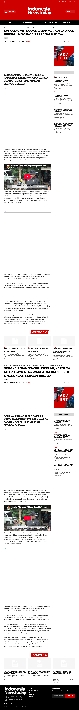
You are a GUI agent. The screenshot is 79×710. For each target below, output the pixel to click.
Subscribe (70, 695)
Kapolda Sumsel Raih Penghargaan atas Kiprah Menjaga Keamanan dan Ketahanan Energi (62, 79)
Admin (29, 41)
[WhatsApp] (73, 41)
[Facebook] (4, 1)
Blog (10, 27)
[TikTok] (9, 1)
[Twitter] (11, 1)
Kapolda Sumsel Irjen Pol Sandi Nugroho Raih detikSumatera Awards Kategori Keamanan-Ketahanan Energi (63, 109)
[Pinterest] (69, 41)
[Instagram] (7, 1)
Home (5, 27)
